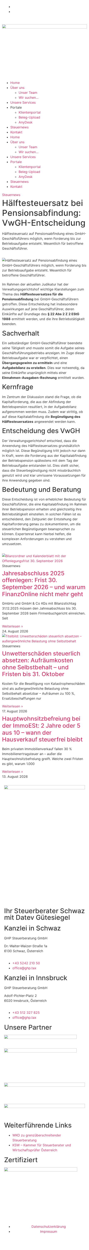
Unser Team (28, 92)
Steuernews (19, 127)
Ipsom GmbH (46, 1240)
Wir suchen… (28, 97)
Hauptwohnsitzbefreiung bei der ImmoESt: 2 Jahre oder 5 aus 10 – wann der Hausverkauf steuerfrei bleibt (42, 729)
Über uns (17, 88)
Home (15, 83)
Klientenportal (30, 112)
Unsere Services (23, 102)
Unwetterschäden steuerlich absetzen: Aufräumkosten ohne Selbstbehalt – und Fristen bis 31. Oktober (41, 664)
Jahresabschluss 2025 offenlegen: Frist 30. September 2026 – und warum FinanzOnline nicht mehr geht (43, 584)
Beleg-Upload (29, 117)
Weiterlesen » (12, 626)
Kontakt (16, 132)
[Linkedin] (30, 1207)
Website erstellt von (19, 1240)
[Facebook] (7, 1207)
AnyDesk (25, 122)
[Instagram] (18, 1207)
